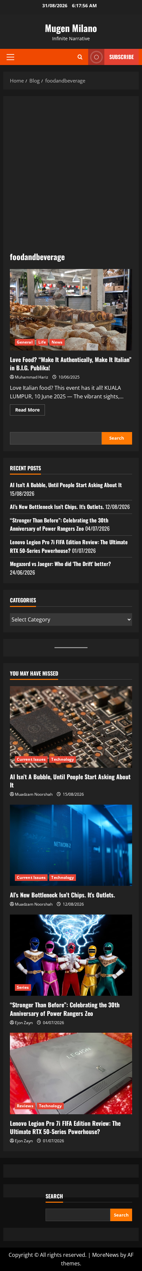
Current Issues (31, 759)
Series (23, 987)
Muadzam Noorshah (34, 794)
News (57, 342)
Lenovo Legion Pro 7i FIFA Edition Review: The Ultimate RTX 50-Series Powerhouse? (69, 546)
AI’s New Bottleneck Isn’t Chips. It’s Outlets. (57, 507)
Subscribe (121, 57)
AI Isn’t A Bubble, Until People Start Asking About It (66, 485)
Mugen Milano (71, 28)
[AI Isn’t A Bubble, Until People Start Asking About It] (71, 727)
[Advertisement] (71, 177)
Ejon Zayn (24, 1022)
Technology (62, 759)
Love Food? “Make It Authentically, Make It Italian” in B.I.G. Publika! (71, 310)
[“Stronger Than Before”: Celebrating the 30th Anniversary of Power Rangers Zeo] (71, 955)
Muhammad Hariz (31, 377)
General (25, 342)
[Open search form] (80, 56)
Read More (30, 411)
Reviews (25, 1106)
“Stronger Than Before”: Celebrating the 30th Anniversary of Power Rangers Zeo (59, 524)
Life (42, 342)
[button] (10, 57)
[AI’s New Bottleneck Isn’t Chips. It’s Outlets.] (71, 845)
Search (116, 438)
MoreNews (105, 1254)
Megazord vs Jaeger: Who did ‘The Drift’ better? (60, 564)
